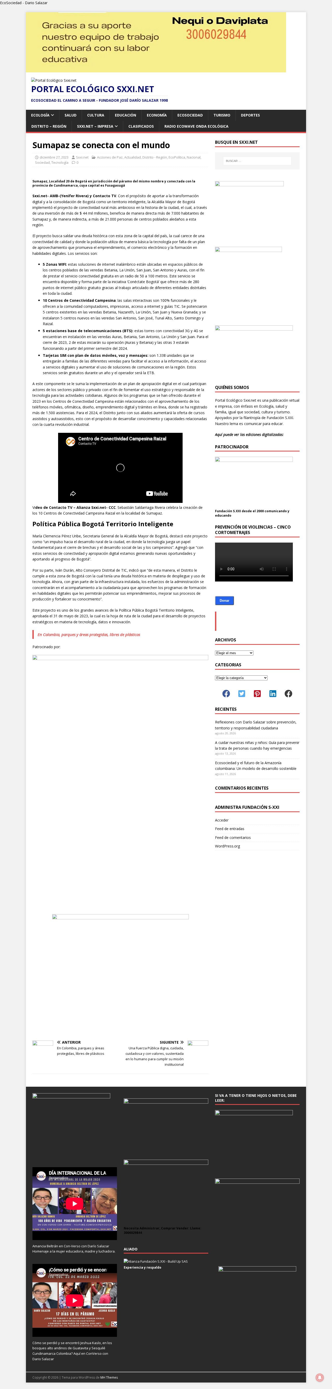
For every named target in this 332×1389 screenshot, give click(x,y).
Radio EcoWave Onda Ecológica (196, 126)
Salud (71, 115)
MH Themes (109, 1377)
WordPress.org (227, 846)
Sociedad (42, 162)
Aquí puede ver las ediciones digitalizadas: (249, 434)
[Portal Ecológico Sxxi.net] (156, 69)
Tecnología (59, 162)
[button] (226, 693)
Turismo (221, 115)
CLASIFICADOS (141, 126)
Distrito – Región (48, 126)
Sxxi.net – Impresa (95, 126)
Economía (157, 115)
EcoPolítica (177, 157)
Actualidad (132, 157)
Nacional (193, 157)
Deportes (250, 115)
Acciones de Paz (110, 157)
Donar (224, 601)
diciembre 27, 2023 (54, 157)
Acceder (222, 820)
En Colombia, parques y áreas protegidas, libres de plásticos (89, 634)
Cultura (95, 115)
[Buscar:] (257, 160)
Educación (125, 115)
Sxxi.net (82, 157)
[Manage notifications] (320, 1377)
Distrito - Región (154, 157)
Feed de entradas (229, 828)
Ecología (40, 115)
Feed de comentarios (233, 837)
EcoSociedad (190, 115)
